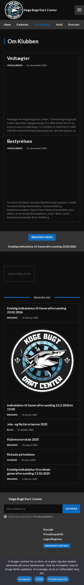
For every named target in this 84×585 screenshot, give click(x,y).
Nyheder (12, 460)
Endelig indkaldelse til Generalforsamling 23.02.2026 (42, 246)
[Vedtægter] (42, 93)
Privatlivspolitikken (43, 516)
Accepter (24, 579)
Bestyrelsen (19, 141)
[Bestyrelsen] (42, 176)
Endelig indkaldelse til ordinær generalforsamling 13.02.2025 (29, 471)
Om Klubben (14, 65)
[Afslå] (79, 571)
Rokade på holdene (21, 454)
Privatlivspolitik (57, 579)
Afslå (39, 579)
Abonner (71, 508)
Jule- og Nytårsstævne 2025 (27, 424)
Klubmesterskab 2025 (23, 439)
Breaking (12, 317)
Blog (10, 429)
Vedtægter (18, 58)
